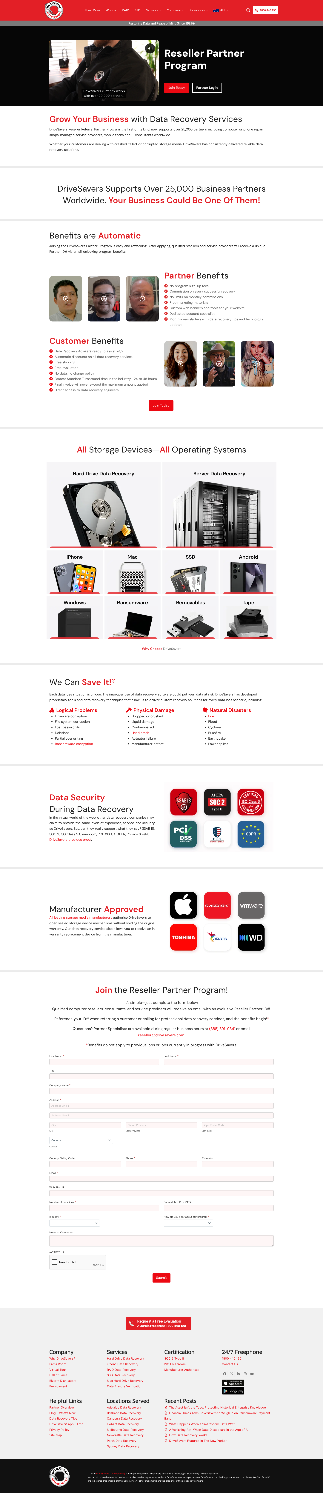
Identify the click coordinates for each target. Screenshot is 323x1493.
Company (174, 10)
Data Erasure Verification (124, 1386)
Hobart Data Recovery (123, 1424)
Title (51, 1070)
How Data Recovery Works (188, 1435)
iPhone (111, 10)
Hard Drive (93, 10)
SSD (137, 10)
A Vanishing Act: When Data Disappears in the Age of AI (208, 1430)
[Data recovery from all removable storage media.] (190, 622)
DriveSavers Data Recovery (110, 1473)
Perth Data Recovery (121, 1441)
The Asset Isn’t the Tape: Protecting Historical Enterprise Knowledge (217, 1407)
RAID (125, 10)
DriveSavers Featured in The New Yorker (198, 1441)
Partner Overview (61, 1407)
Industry (55, 1216)
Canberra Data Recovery (124, 1418)
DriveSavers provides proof (70, 839)
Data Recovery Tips (63, 1418)
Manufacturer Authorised (182, 1370)
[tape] (248, 622)
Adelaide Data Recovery (124, 1407)
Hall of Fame (58, 1375)
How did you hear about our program (186, 1216)
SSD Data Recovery (121, 1375)
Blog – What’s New (62, 1413)
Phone (130, 1158)
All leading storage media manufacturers (80, 917)
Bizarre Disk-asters (62, 1381)
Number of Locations (62, 1202)
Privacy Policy (59, 1430)
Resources (197, 10)
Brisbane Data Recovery (124, 1413)
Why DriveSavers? (62, 1358)
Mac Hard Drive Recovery (125, 1381)
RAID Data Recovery (121, 1370)
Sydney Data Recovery (123, 1446)
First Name (56, 1056)
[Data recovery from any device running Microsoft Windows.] (74, 622)
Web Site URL (57, 1187)
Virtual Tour (57, 1370)
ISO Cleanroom (175, 1364)
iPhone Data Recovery (122, 1364)
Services (152, 10)
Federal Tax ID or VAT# (177, 1202)
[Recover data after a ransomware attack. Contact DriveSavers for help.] (132, 622)
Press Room (57, 1364)
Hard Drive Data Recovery (125, 1358)
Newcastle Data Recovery (125, 1435)
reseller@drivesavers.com (161, 1035)
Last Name (171, 1056)
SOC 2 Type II (174, 1358)
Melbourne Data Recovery (125, 1430)
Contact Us (230, 1364)
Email (53, 1172)
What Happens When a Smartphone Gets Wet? (202, 1424)
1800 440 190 (231, 1358)
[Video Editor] (65, 298)
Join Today (176, 87)
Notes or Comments (61, 1232)
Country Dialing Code (62, 1158)
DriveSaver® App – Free (66, 1424)
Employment (58, 1386)
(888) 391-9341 (222, 1028)
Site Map (55, 1435)
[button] (167, 920)
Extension (207, 1158)
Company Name (59, 1085)
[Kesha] (257, 363)
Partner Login (207, 87)
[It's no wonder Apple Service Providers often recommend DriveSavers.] (132, 577)
